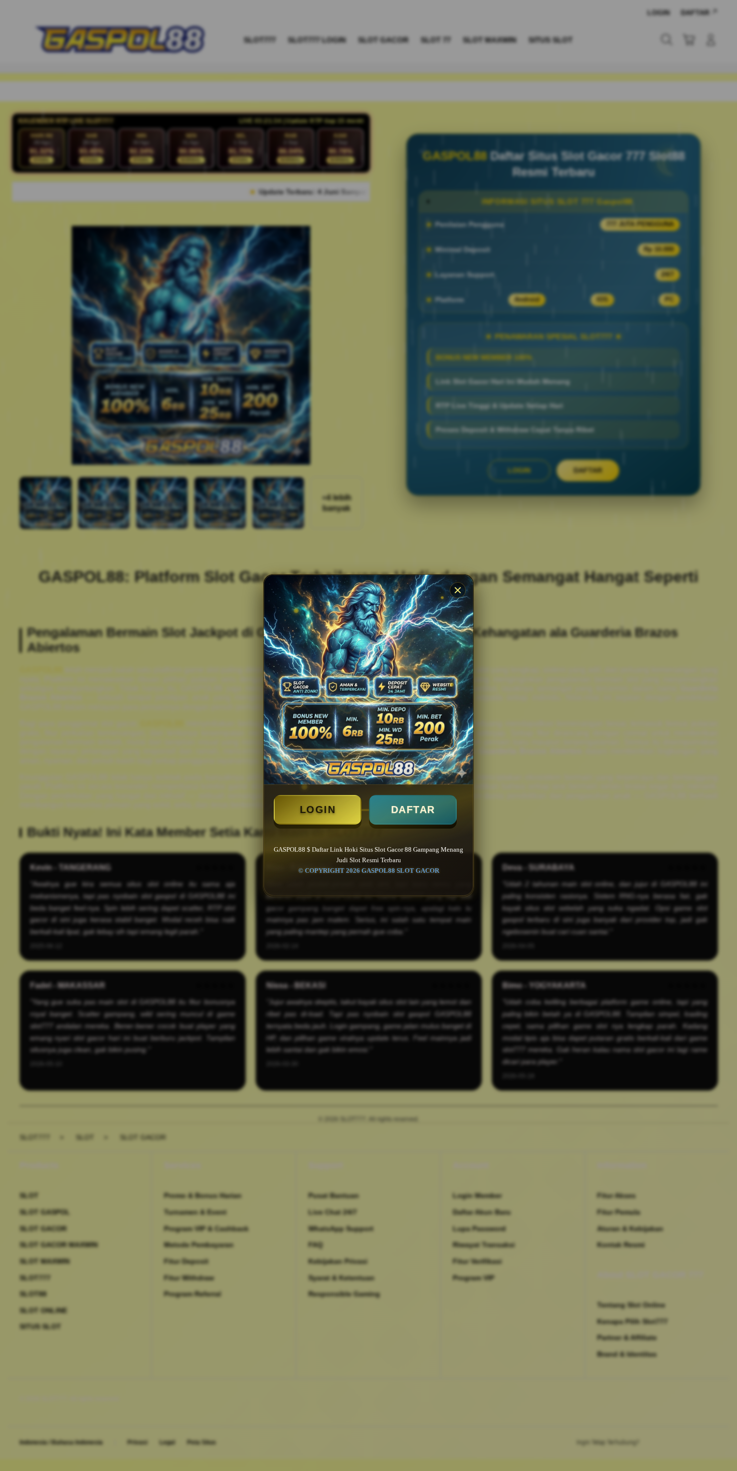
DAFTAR (413, 809)
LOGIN (318, 809)
